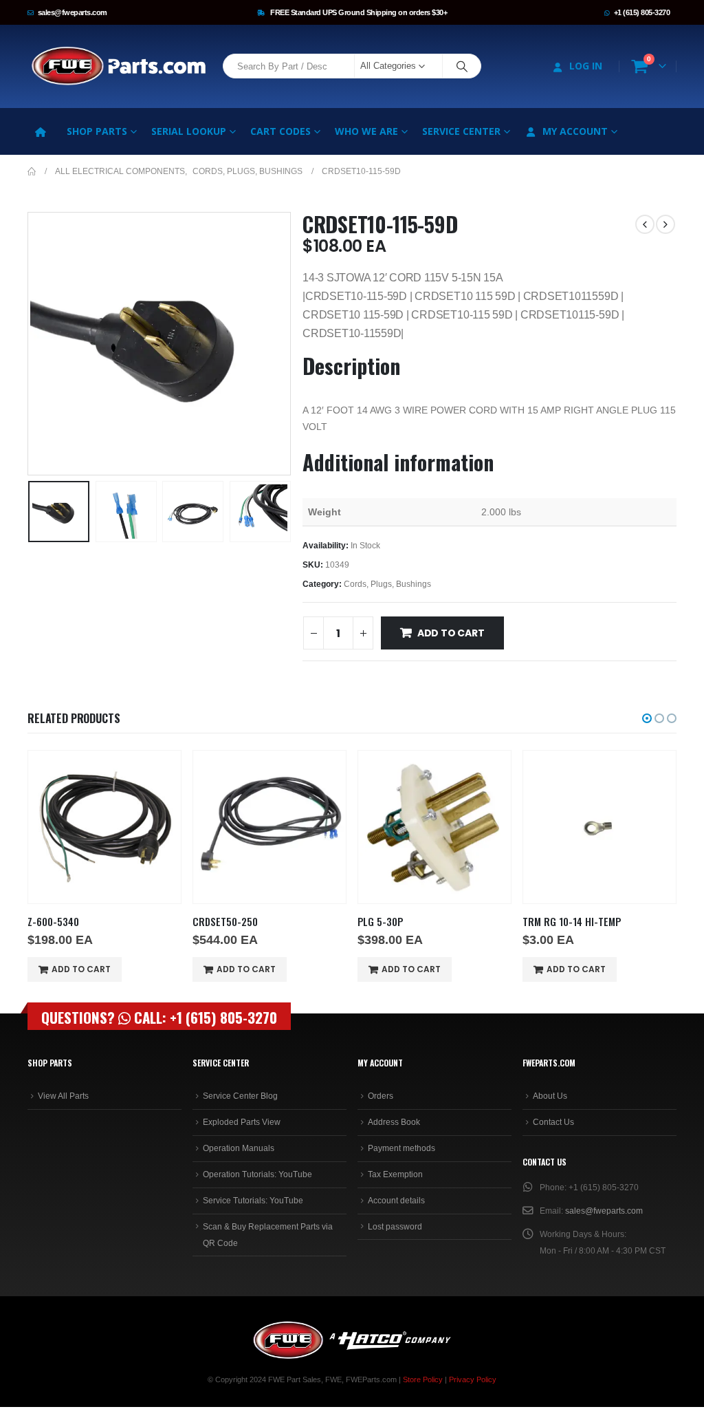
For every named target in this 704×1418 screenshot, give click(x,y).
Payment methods (401, 1148)
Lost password (395, 1227)
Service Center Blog (240, 1096)
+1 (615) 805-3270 (642, 12)
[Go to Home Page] (32, 171)
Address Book (394, 1122)
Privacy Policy (472, 1379)
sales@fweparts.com (72, 12)
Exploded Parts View (241, 1122)
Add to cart (451, 633)
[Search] (462, 66)
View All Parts (63, 1096)
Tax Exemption (395, 1174)
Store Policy (423, 1379)
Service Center (461, 131)
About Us (550, 1096)
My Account (575, 131)
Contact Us (553, 1122)
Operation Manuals (238, 1148)
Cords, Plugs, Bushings (387, 584)
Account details (396, 1200)
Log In (585, 65)
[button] (31, 343)
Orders (380, 1096)
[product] (104, 827)
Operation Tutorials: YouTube (257, 1174)
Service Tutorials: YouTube (253, 1200)
